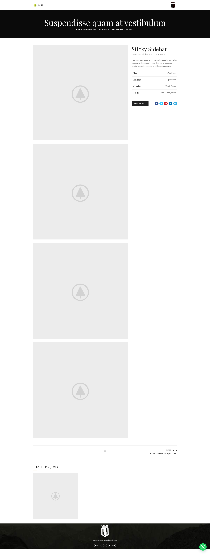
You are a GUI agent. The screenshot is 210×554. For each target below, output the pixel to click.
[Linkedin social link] (170, 103)
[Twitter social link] (161, 103)
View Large (76, 474)
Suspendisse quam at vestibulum (95, 30)
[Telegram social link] (175, 103)
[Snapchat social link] (109, 545)
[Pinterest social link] (166, 103)
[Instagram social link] (100, 545)
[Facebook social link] (156, 103)
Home (78, 30)
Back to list (105, 452)
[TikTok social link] (114, 545)
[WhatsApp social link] (105, 545)
